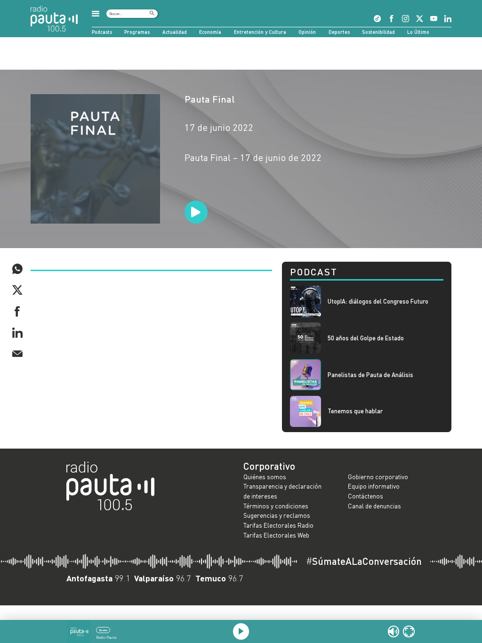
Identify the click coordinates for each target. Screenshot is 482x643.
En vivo (103, 630)
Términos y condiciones (275, 506)
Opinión (307, 32)
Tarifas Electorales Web (276, 535)
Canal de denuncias (374, 506)
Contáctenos (365, 496)
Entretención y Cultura (260, 32)
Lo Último (418, 32)
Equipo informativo (374, 486)
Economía (210, 32)
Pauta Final (210, 98)
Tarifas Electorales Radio (278, 525)
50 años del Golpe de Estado (366, 338)
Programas (137, 32)
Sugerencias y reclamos (276, 515)
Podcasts (102, 32)
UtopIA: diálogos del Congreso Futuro (378, 301)
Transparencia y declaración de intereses (282, 491)
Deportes (339, 32)
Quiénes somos (264, 477)
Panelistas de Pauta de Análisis (370, 374)
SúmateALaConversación (364, 561)
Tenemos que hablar (355, 411)
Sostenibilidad (378, 32)
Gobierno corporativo (378, 477)
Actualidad (174, 32)
